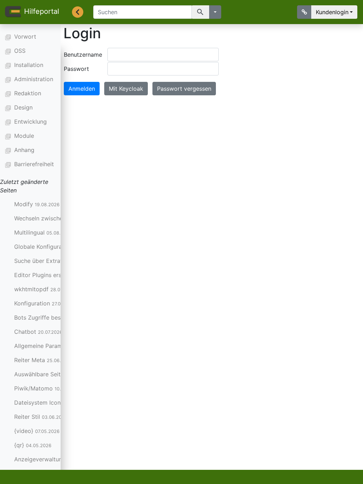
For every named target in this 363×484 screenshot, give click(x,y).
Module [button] (24, 135)
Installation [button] (28, 64)
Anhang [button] (24, 149)
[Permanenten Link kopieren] (304, 12)
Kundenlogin (332, 12)
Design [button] (23, 107)
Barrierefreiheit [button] (34, 164)
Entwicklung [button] (30, 121)
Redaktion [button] (27, 93)
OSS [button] (20, 50)
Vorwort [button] (25, 36)
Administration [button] (33, 79)
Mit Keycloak (126, 88)
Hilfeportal (41, 11)
